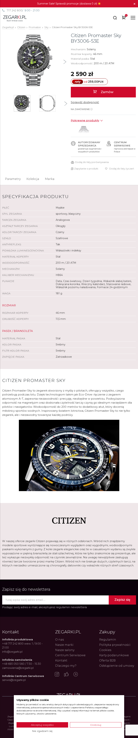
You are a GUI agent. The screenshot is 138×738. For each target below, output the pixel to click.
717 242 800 (14, 10)
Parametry (13, 179)
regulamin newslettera (71, 607)
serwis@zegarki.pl (14, 680)
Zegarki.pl (8, 27)
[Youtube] (75, 674)
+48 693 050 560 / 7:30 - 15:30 (21, 663)
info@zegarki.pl (12, 651)
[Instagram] (57, 674)
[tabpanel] (34, 60)
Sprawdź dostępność (85, 102)
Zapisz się (122, 600)
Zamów (106, 92)
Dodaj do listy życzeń (121, 168)
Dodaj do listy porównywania (92, 162)
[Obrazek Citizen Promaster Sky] (34, 60)
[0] (124, 18)
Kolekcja (32, 179)
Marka (49, 179)
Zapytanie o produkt (86, 168)
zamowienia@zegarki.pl (18, 668)
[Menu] (133, 18)
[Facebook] (66, 674)
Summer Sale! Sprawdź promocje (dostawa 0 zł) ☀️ (69, 3)
